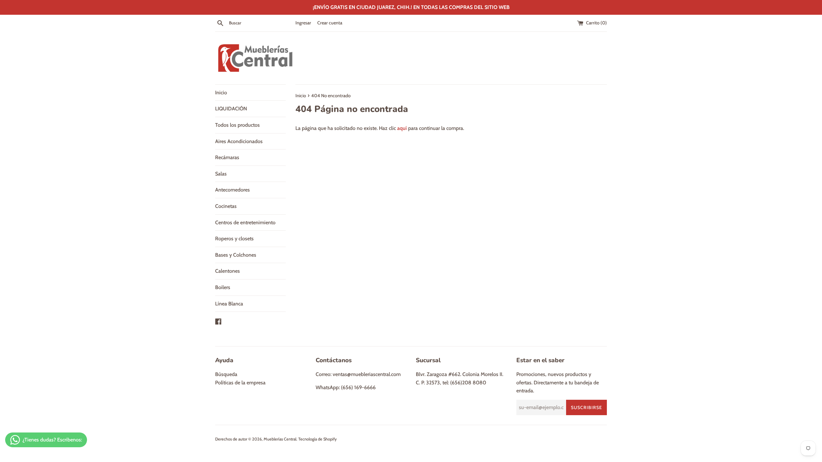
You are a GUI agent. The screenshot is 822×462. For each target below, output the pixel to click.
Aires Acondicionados (239, 141)
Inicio (221, 93)
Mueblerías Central (280, 439)
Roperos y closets (234, 238)
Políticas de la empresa (240, 383)
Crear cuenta (329, 23)
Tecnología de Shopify (317, 439)
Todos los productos (237, 125)
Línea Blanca (229, 304)
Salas (221, 174)
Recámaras (227, 157)
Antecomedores (232, 190)
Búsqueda (226, 374)
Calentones (227, 271)
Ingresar (303, 23)
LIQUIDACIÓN (231, 109)
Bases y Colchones (235, 255)
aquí (402, 128)
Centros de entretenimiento (245, 222)
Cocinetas (226, 206)
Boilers (222, 287)
